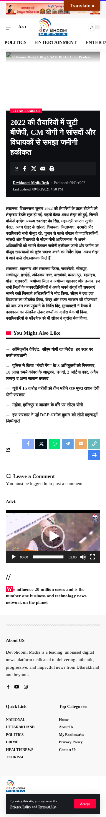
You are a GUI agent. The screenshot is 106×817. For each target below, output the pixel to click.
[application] (53, 536)
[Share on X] (33, 168)
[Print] (52, 168)
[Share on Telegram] (68, 444)
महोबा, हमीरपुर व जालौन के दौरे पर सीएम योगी (47, 404)
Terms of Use (47, 806)
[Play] (13, 557)
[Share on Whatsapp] (54, 444)
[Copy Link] (94, 444)
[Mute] (83, 557)
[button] (85, 803)
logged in (38, 483)
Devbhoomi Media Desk (31, 183)
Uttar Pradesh (26, 110)
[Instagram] (26, 687)
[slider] (48, 556)
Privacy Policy (20, 806)
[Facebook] (8, 687)
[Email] (43, 168)
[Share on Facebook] (24, 168)
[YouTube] (16, 687)
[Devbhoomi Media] (53, 27)
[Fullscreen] (92, 557)
